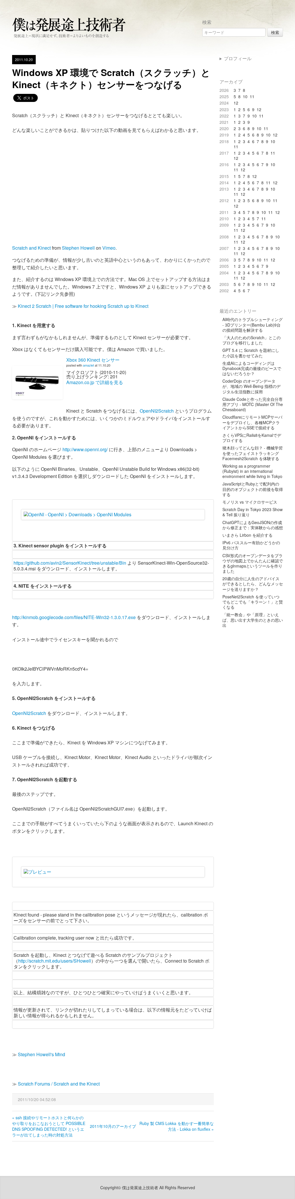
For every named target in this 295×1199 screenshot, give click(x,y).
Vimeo (109, 247)
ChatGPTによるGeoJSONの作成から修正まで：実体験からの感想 (252, 525)
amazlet (88, 365)
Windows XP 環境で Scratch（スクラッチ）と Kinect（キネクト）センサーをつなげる (111, 78)
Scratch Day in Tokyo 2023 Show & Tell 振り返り (252, 512)
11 (252, 96)
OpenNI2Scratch (157, 410)
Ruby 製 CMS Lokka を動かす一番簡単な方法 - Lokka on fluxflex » (176, 1126)
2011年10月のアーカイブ (113, 1126)
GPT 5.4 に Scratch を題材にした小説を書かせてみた (250, 353)
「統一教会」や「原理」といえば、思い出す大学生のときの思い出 (252, 620)
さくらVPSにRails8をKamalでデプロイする (251, 437)
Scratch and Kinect (31, 247)
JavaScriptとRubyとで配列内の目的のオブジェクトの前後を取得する (252, 489)
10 (245, 96)
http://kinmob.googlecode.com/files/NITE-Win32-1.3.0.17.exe (74, 617)
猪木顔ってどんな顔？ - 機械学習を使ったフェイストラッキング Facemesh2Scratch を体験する (252, 453)
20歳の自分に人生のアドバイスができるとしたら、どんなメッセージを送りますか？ (252, 584)
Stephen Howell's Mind (41, 1054)
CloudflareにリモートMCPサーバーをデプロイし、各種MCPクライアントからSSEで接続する (252, 422)
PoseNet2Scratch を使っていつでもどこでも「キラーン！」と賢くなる (252, 602)
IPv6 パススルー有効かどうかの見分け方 (251, 545)
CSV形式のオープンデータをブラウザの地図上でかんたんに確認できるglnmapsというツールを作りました (252, 563)
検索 (275, 32)
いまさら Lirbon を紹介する (247, 535)
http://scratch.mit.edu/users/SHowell (54, 960)
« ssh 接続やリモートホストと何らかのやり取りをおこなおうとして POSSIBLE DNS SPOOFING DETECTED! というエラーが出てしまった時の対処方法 (48, 1126)
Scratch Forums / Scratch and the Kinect (59, 1083)
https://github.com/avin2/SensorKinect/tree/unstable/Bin (70, 562)
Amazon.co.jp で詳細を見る (94, 382)
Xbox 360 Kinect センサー (93, 359)
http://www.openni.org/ (85, 449)
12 (236, 102)
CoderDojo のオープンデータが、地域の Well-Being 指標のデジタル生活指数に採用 (251, 386)
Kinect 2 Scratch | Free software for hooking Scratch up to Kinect (83, 306)
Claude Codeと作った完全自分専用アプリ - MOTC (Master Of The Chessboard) (252, 404)
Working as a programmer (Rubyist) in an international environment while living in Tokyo (252, 471)
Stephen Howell (78, 247)
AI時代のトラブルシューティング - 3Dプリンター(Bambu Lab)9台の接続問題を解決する (252, 325)
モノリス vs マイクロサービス (249, 501)
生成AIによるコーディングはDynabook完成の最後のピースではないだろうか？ (251, 368)
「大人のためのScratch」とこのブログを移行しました (251, 340)
